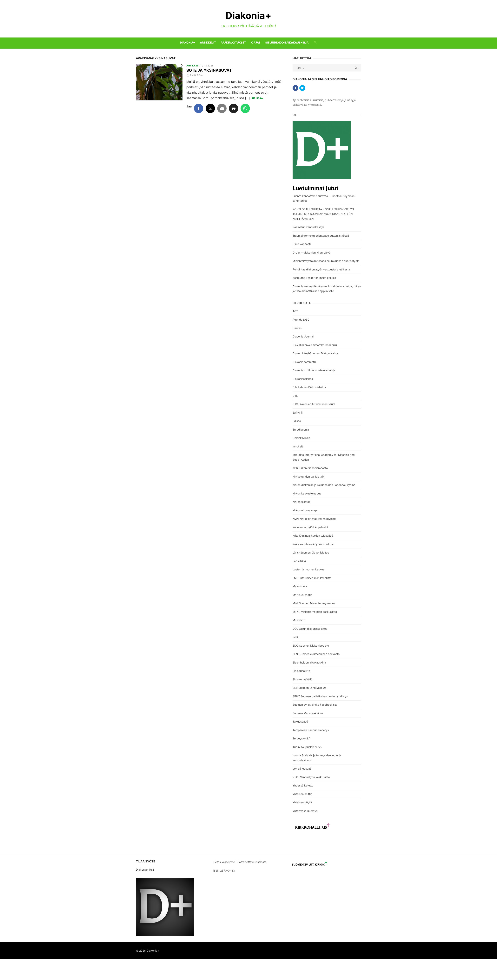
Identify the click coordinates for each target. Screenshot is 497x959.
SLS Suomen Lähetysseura (310, 687)
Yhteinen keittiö (302, 794)
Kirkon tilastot (301, 501)
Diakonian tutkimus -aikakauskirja (314, 370)
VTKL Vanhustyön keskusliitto (311, 777)
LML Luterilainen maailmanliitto (312, 578)
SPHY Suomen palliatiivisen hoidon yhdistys (320, 696)
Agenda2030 (301, 319)
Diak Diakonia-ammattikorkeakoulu (315, 345)
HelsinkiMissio (301, 437)
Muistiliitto (299, 620)
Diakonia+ (248, 15)
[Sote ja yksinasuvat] (159, 82)
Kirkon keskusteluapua (307, 493)
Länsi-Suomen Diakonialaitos (311, 552)
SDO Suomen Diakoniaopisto (311, 645)
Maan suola (300, 586)
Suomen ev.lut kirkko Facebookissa (315, 704)
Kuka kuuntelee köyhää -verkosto (314, 544)
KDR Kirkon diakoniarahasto (310, 468)
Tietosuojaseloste (224, 862)
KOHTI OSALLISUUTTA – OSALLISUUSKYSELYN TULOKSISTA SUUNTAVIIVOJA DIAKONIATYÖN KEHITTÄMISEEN (323, 213)
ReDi (295, 637)
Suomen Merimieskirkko (308, 713)
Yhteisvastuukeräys (305, 811)
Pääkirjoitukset (233, 42)
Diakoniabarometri (304, 362)
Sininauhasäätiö (302, 679)
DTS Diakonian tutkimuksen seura (314, 404)
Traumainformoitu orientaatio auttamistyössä (321, 235)
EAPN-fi (297, 412)
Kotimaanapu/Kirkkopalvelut (310, 527)
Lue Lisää (257, 98)
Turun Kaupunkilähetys (307, 747)
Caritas (297, 328)
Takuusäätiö (300, 721)
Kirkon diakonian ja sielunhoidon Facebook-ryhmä (324, 484)
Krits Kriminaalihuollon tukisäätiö (313, 535)
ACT (295, 311)
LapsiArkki (299, 561)
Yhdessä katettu (303, 785)
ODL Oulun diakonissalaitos (310, 628)
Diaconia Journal (303, 336)
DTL (295, 395)
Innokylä (298, 446)
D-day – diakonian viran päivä (311, 252)
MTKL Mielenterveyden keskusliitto (315, 611)
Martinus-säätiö (302, 594)
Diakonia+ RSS (145, 869)
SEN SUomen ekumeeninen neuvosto (316, 654)
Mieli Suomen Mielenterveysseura (314, 603)
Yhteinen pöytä (302, 802)
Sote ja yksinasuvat (209, 70)
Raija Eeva (196, 75)
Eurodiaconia (301, 429)
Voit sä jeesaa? (302, 768)
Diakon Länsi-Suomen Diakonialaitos (315, 353)
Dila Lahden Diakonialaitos (309, 387)
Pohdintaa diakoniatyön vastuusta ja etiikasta (321, 269)
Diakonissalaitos (303, 378)
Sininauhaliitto (301, 670)
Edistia (297, 421)
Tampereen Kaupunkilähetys (311, 730)
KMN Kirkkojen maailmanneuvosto (314, 518)
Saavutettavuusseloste (252, 862)
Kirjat (255, 42)
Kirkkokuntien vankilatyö (308, 476)
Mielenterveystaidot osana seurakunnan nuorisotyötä (326, 260)
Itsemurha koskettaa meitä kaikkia (314, 277)
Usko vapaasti (302, 244)
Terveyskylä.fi (301, 738)
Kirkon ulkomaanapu (305, 510)
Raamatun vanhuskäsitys (308, 227)
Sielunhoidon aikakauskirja (286, 42)
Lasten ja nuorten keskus (308, 569)
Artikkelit (208, 42)
